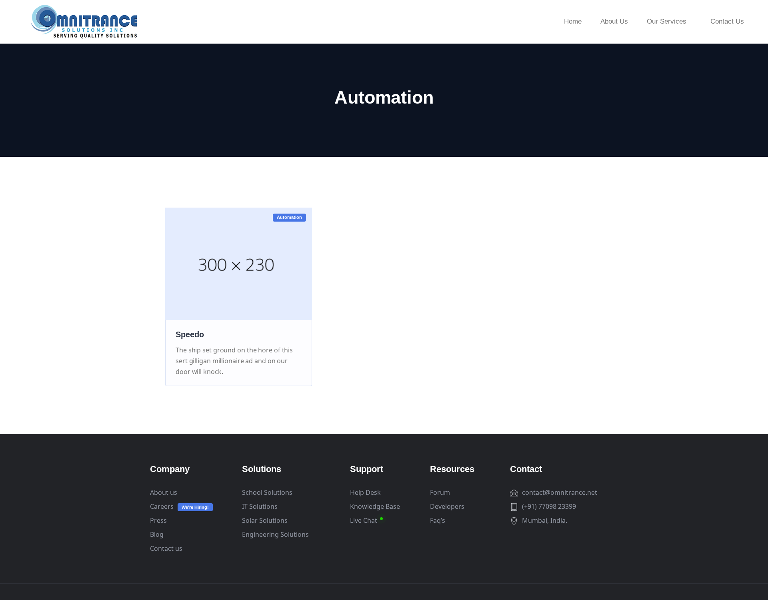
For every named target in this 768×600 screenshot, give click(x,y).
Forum (440, 492)
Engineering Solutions (275, 534)
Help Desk (365, 492)
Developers (447, 506)
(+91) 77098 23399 (549, 506)
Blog (157, 534)
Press (158, 520)
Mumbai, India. (544, 520)
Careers (162, 506)
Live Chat (363, 520)
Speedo (190, 334)
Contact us (166, 548)
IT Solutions (260, 506)
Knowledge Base (375, 506)
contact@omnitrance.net (559, 492)
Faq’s (437, 520)
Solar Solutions (265, 520)
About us (163, 492)
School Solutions (267, 492)
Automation (289, 217)
